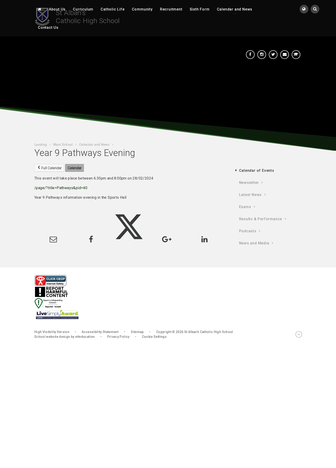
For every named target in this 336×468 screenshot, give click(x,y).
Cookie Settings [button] (154, 336)
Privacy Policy (118, 336)
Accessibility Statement (100, 332)
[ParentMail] (284, 54)
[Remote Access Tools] (296, 54)
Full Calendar (51, 168)
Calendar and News (94, 144)
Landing (40, 144)
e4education (85, 336)
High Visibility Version (51, 332)
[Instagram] (261, 54)
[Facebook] (250, 54)
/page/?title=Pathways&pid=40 (60, 188)
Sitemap (137, 332)
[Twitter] (273, 54)
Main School (63, 144)
